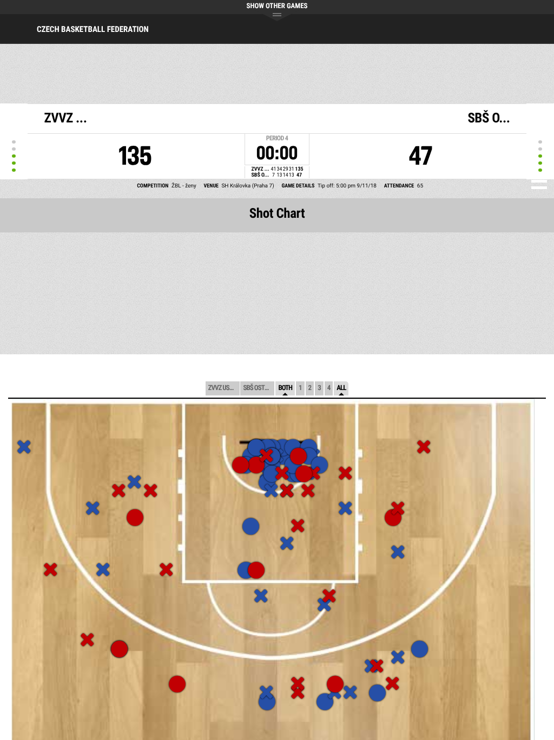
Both (285, 388)
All (341, 388)
